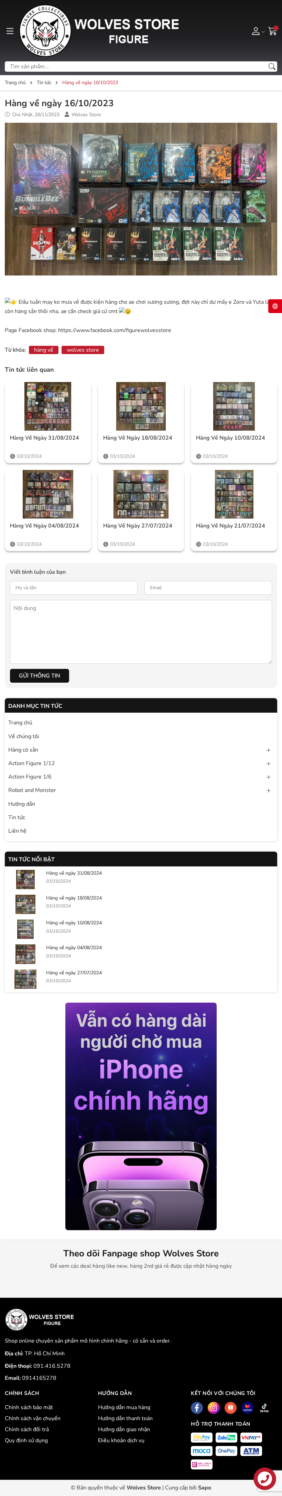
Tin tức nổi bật (31, 859)
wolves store (83, 350)
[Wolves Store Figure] (98, 30)
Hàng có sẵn (23, 750)
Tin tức (16, 817)
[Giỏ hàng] (272, 30)
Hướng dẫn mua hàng (124, 1407)
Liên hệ (17, 831)
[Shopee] (231, 1408)
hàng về (43, 350)
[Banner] (141, 1116)
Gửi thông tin (39, 676)
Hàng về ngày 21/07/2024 (230, 526)
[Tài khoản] (257, 31)
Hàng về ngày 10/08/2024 (230, 438)
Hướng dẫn (21, 804)
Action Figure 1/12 (31, 763)
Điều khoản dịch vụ (121, 1440)
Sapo (204, 1488)
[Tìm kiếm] (272, 66)
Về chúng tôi (23, 736)
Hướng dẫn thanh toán (125, 1418)
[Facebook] (197, 1408)
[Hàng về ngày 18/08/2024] (141, 406)
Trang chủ (20, 722)
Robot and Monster (32, 790)
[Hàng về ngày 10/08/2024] (234, 406)
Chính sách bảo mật (29, 1407)
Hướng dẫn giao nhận (124, 1429)
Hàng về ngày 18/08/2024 (137, 438)
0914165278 (39, 1378)
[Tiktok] (264, 1408)
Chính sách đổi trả (27, 1429)
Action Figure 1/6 (30, 777)
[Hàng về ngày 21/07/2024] (234, 494)
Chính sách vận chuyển (33, 1418)
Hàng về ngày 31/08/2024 (44, 438)
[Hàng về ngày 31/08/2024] (48, 406)
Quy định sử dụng (26, 1440)
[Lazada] (247, 1408)
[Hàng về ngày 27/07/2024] (141, 494)
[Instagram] (214, 1408)
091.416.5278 (51, 1366)
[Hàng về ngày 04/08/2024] (48, 494)
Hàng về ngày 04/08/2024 (44, 526)
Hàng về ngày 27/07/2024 (137, 526)
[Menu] (10, 31)
